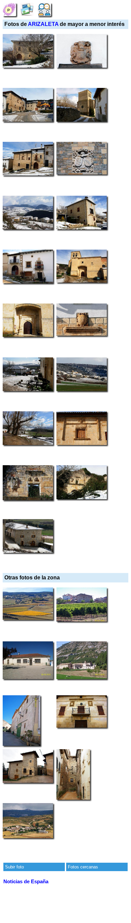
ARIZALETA (43, 24)
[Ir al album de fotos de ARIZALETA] (27, 9)
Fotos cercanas (83, 866)
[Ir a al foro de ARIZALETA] (44, 9)
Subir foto (14, 866)
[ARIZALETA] (9, 9)
